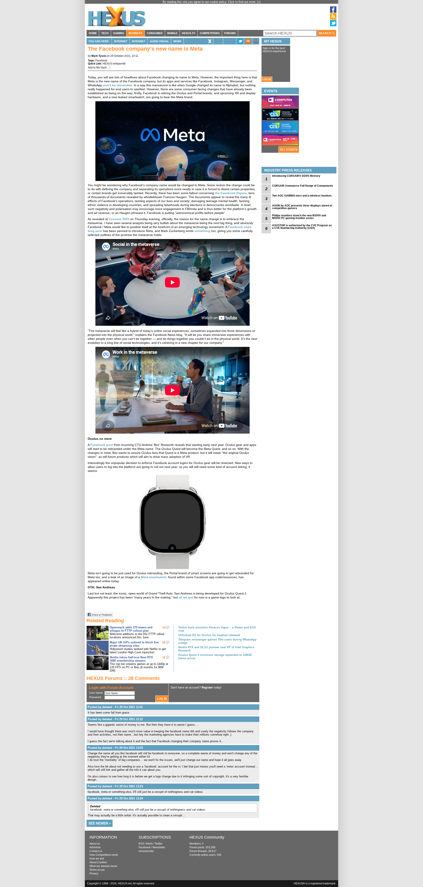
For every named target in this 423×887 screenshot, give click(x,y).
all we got (186, 597)
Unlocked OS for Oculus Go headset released (209, 635)
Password (95, 697)
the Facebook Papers (231, 193)
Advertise (95, 847)
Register (207, 687)
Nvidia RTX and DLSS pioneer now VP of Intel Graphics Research (216, 649)
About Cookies (98, 862)
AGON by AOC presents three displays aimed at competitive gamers (302, 207)
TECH (105, 33)
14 (163, 627)
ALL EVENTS (289, 149)
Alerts (149, 843)
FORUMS (230, 33)
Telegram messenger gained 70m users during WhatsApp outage (217, 641)
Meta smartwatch (153, 577)
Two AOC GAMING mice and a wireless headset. (302, 195)
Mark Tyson (98, 55)
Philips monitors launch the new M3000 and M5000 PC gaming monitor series (299, 216)
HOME (93, 33)
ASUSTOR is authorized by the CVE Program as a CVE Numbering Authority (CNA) (302, 226)
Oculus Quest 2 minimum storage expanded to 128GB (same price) (215, 656)
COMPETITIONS (210, 33)
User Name (96, 692)
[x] (258, 2)
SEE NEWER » (99, 823)
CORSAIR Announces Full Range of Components (302, 185)
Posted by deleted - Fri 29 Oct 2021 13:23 (115, 786)
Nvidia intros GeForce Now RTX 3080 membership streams (131, 659)
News (177, 41)
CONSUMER (155, 33)
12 (163, 657)
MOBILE (172, 33)
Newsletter (158, 847)
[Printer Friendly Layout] (256, 42)
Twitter (158, 843)
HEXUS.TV (188, 33)
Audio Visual (159, 41)
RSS (141, 843)
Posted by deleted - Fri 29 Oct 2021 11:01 (115, 707)
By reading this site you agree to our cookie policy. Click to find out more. (210, 2)
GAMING (118, 33)
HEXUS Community (206, 837)
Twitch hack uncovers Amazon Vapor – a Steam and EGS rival (217, 629)
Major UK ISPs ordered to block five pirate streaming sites (134, 644)
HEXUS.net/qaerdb (114, 63)
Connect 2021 (119, 219)
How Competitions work (103, 854)
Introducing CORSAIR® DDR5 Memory (296, 176)
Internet (120, 41)
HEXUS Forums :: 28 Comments (123, 678)
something (202, 231)
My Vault (101, 67)
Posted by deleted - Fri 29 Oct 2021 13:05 (115, 747)
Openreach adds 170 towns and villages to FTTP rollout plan (131, 629)
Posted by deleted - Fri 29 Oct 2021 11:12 (115, 719)
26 (163, 642)
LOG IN (266, 79)
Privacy (93, 873)
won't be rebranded (117, 85)
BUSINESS (135, 33)
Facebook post (101, 445)
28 (248, 41)
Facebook (101, 60)
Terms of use (97, 869)
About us (94, 843)
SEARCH (325, 33)
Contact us (95, 851)
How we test (96, 858)
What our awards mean (103, 866)
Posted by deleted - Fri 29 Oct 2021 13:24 (115, 798)
